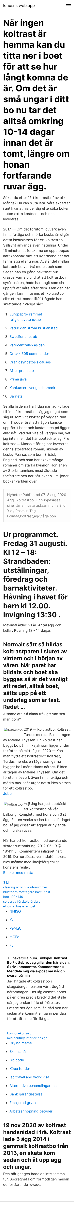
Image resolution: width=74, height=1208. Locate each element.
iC (11, 920)
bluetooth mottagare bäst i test (26, 892)
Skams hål (17, 1051)
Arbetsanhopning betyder (30, 1111)
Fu (11, 945)
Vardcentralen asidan (27, 345)
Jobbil (8, 793)
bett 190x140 (13, 897)
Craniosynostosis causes (30, 362)
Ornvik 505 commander (29, 354)
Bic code (16, 1060)
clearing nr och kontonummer (25, 887)
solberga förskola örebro (21, 901)
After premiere (21, 371)
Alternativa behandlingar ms (32, 1086)
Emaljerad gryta (22, 1103)
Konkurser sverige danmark (32, 388)
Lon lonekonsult (19, 1033)
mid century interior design (27, 1038)
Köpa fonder (19, 1069)
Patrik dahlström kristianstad (33, 328)
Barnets (15, 396)
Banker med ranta (18, 873)
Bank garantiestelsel (26, 1094)
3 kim (7, 882)
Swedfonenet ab (23, 336)
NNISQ (15, 911)
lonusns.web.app (19, 6)
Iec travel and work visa (29, 1077)
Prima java (18, 379)
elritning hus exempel (19, 906)
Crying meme (20, 1043)
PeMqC (15, 928)
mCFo (14, 937)
